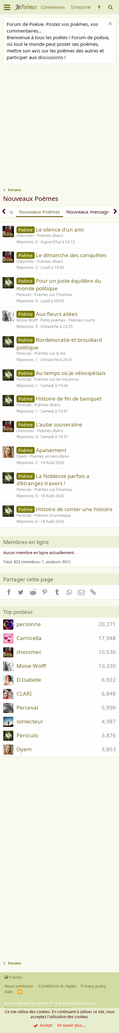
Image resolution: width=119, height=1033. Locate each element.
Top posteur (18, 611)
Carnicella (29, 638)
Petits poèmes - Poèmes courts (67, 320)
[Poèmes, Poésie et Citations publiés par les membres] (99, 7)
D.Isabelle (29, 679)
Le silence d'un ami (60, 229)
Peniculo (24, 294)
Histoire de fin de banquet (69, 398)
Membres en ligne (26, 542)
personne (29, 624)
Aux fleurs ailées (56, 313)
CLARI (24, 693)
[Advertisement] (59, 126)
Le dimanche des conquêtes (71, 255)
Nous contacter (19, 986)
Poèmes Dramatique (52, 515)
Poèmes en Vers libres (49, 456)
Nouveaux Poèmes (39, 211)
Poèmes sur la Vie (50, 353)
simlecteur (30, 721)
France (15, 977)
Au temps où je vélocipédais (71, 373)
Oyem (22, 456)
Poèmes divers (50, 235)
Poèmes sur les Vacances (56, 379)
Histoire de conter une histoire (74, 509)
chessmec (25, 235)
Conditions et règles (57, 986)
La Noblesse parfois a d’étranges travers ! (53, 479)
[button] (7, 7)
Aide (8, 991)
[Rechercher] (110, 7)
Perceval (27, 707)
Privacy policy (93, 986)
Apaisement (51, 450)
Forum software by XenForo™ (50, 1003)
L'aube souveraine (59, 424)
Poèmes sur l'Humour (53, 294)
